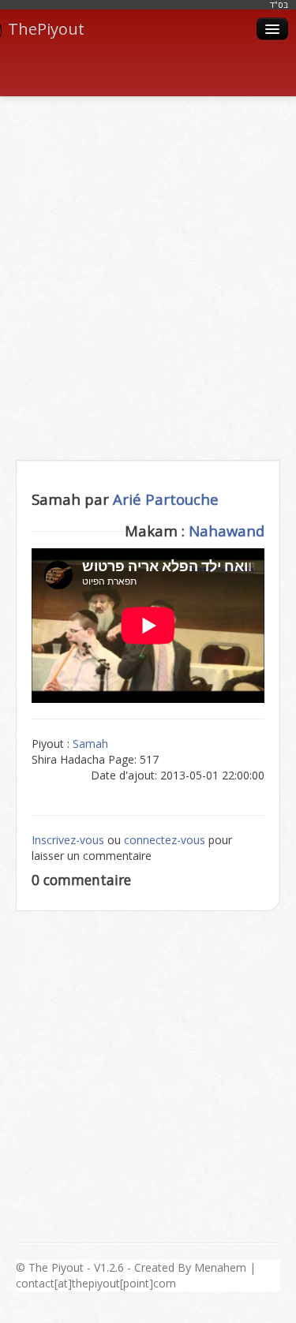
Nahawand (226, 530)
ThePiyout (46, 28)
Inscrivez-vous (68, 839)
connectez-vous (164, 839)
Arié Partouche (166, 499)
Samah (90, 743)
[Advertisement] (148, 261)
